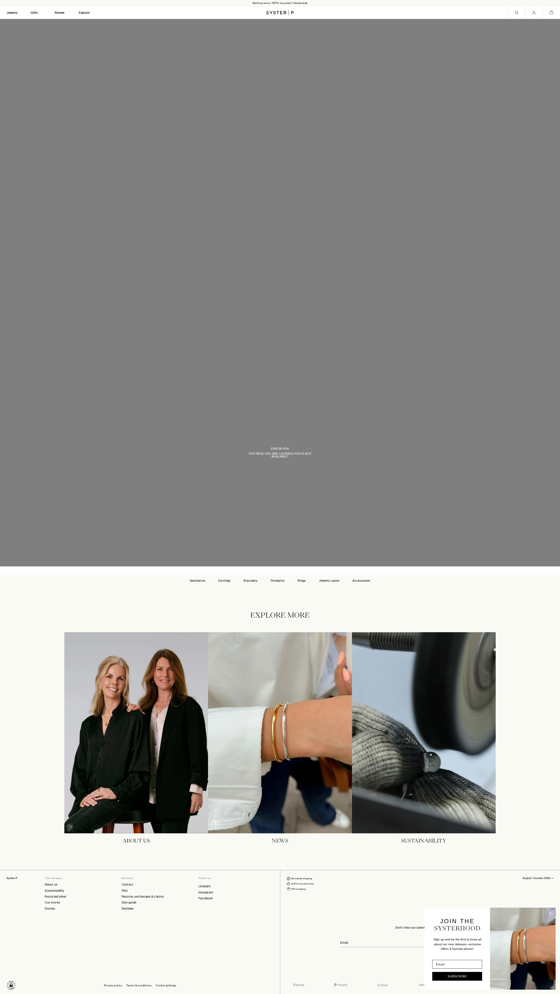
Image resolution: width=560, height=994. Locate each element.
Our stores (52, 902)
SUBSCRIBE (457, 976)
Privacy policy (113, 985)
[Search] (516, 13)
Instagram (206, 892)
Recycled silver (55, 896)
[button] (11, 985)
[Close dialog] (550, 913)
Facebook (205, 898)
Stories (50, 908)
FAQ (125, 891)
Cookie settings (166, 985)
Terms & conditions (138, 985)
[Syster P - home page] (280, 12)
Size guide (129, 902)
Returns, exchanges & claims (143, 896)
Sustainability (54, 891)
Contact (127, 884)
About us (51, 884)
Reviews (128, 908)
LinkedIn (204, 886)
